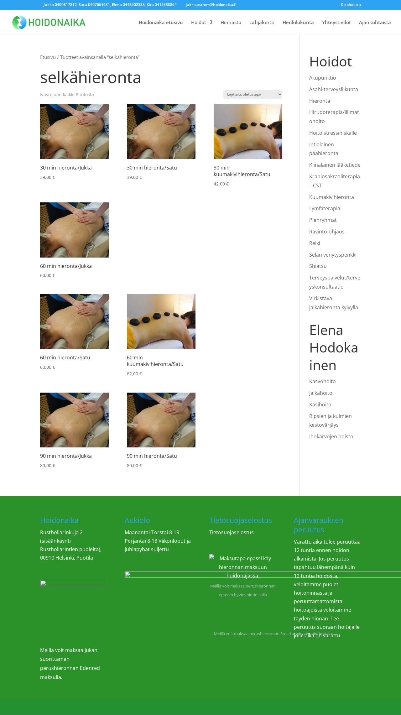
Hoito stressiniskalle (333, 132)
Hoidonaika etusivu (161, 22)
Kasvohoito (322, 381)
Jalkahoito (320, 392)
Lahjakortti (261, 22)
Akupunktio (322, 77)
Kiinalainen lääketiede (335, 164)
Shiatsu (318, 266)
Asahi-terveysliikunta (333, 89)
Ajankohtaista (375, 22)
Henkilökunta (298, 22)
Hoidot (198, 22)
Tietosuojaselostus (231, 532)
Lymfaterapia (324, 208)
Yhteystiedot (336, 22)
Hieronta (319, 100)
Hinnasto (231, 22)
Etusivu (48, 57)
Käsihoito (320, 404)
